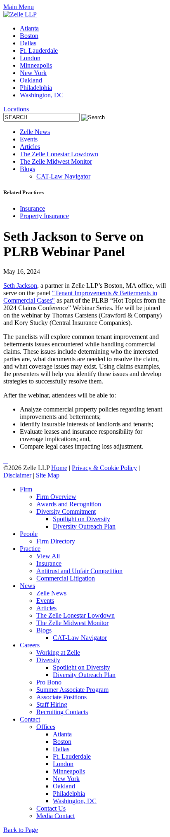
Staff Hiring (51, 704)
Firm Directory (55, 541)
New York (33, 72)
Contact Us (51, 808)
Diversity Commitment (66, 511)
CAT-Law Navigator (63, 176)
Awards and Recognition (68, 504)
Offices (45, 726)
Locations (16, 109)
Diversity (48, 659)
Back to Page (20, 829)
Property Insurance (44, 215)
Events (29, 139)
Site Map (47, 475)
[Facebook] (7, 460)
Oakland (31, 80)
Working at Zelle (58, 652)
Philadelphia (36, 87)
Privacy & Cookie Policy (104, 467)
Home (59, 467)
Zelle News (35, 131)
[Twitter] (6, 460)
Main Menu (18, 6)
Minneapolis (36, 65)
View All (48, 556)
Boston (29, 35)
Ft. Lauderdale (39, 50)
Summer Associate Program (72, 689)
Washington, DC (42, 95)
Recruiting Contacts (62, 711)
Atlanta (29, 28)
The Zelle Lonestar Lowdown (59, 154)
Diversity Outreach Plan (84, 526)
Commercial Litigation (65, 578)
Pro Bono (48, 682)
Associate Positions (61, 697)
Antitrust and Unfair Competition (79, 570)
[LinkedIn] (4, 460)
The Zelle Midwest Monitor (56, 161)
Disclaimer (17, 475)
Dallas (28, 43)
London (30, 57)
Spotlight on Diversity (81, 518)
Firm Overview (56, 496)
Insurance (32, 208)
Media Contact (55, 815)
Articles (30, 146)
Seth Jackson (20, 285)
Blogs (27, 168)
